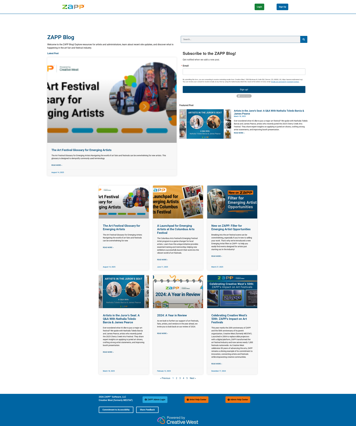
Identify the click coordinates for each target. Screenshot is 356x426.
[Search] (303, 39)
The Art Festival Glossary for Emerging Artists (81, 150)
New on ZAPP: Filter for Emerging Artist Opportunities (231, 227)
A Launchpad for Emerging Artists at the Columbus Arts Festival (176, 229)
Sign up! (244, 89)
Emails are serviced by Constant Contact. (285, 81)
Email (186, 66)
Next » (193, 378)
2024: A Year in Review (172, 315)
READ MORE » (239, 133)
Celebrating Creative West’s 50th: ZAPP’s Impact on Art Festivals (229, 319)
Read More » (56, 165)
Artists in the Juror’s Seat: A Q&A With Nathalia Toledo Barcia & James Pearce (121, 319)
